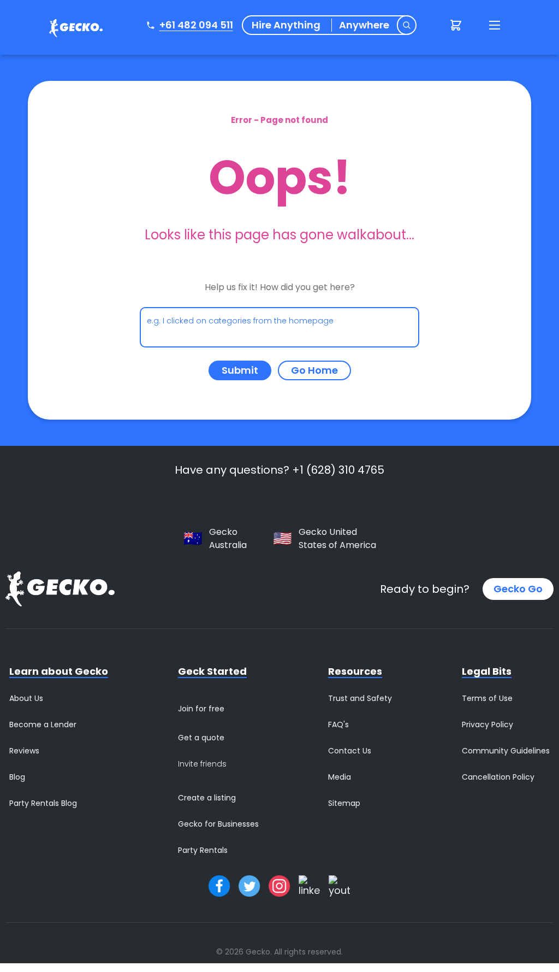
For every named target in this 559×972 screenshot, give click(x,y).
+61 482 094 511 (196, 25)
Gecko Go (518, 589)
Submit (240, 370)
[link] (73, 29)
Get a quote (201, 737)
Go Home (314, 370)
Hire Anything (286, 25)
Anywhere (364, 25)
